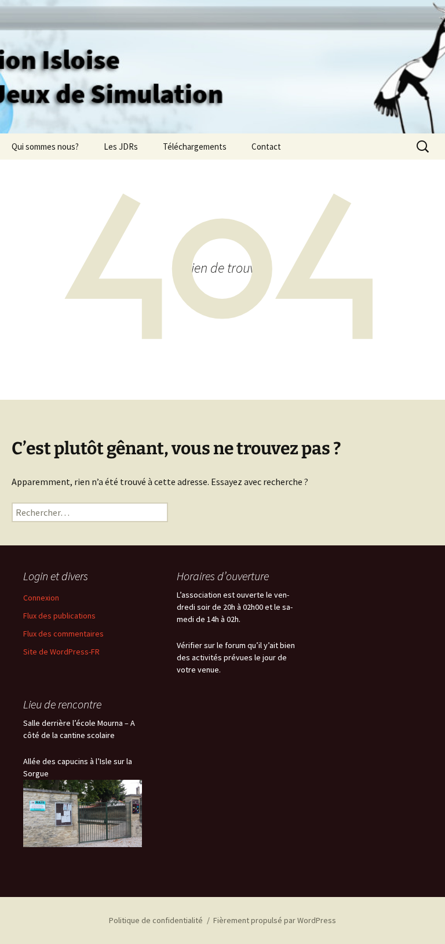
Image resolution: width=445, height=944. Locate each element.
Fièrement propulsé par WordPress (274, 920)
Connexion (41, 597)
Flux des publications (59, 615)
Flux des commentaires (63, 633)
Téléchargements (195, 146)
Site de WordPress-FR (61, 651)
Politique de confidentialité (156, 920)
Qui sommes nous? (45, 146)
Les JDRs (121, 146)
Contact (266, 146)
